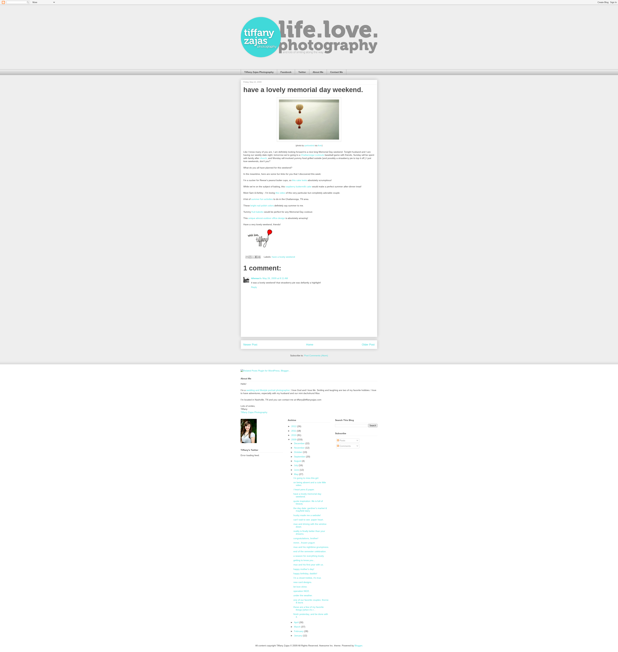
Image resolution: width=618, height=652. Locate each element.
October (298, 452)
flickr (320, 145)
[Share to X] (253, 257)
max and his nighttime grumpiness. (311, 547)
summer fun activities (262, 199)
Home (309, 344)
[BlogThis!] (250, 257)
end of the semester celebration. (309, 551)
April (296, 622)
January (298, 635)
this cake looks (299, 180)
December (299, 443)
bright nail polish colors (262, 205)
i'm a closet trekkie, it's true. (307, 578)
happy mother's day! (303, 569)
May (296, 474)
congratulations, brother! (305, 538)
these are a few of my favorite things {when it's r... (308, 608)
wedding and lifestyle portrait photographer (268, 390)
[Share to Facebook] (256, 257)
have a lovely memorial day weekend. (303, 90)
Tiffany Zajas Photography (259, 72)
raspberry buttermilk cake (298, 186)
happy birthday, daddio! (305, 573)
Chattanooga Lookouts (312, 155)
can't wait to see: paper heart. (308, 519)
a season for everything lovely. (308, 556)
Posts (342, 440)
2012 (294, 426)
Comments (345, 446)
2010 (294, 435)
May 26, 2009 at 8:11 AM (275, 278)
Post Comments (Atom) (316, 355)
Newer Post (250, 344)
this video (280, 193)
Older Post (368, 344)
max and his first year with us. (308, 564)
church (263, 158)
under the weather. (303, 595)
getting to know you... (304, 560)
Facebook (286, 72)
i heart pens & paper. (304, 489)
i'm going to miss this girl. (306, 478)
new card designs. (302, 582)
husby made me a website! (307, 515)
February (299, 631)
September (300, 456)
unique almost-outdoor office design (266, 218)
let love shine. (300, 586)
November (299, 447)
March (297, 626)
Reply (254, 287)
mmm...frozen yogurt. (304, 542)
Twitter (302, 72)
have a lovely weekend (283, 257)
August (298, 461)
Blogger (358, 645)
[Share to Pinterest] (259, 257)
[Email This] (247, 257)
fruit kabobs (257, 212)
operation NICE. (301, 591)
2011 (294, 431)
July (296, 465)
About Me (318, 72)
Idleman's (256, 278)
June (297, 470)
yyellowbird (309, 145)
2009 (294, 439)
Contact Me (336, 72)
